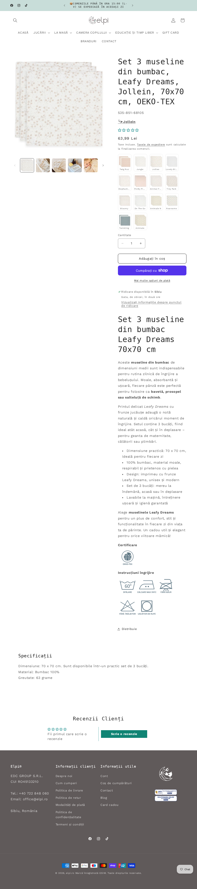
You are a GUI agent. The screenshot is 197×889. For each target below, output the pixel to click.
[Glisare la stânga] (15, 165)
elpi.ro (70, 873)
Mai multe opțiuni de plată (152, 280)
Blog (103, 798)
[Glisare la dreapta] (103, 165)
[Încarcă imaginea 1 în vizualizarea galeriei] (27, 165)
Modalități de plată (70, 805)
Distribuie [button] (129, 629)
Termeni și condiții (70, 824)
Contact (106, 790)
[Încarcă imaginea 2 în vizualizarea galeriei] (43, 165)
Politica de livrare (69, 790)
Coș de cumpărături (116, 783)
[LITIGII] (166, 798)
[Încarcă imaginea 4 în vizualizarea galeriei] (75, 165)
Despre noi (64, 776)
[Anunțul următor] (132, 5)
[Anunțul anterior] (64, 5)
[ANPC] (166, 792)
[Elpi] (166, 773)
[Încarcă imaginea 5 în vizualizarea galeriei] (91, 165)
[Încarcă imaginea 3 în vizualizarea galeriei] (59, 165)
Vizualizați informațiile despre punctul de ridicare (151, 304)
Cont (104, 776)
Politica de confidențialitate (68, 814)
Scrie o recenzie (124, 734)
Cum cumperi (66, 783)
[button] (15, 20)
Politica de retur (68, 798)
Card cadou (109, 805)
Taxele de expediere (151, 144)
